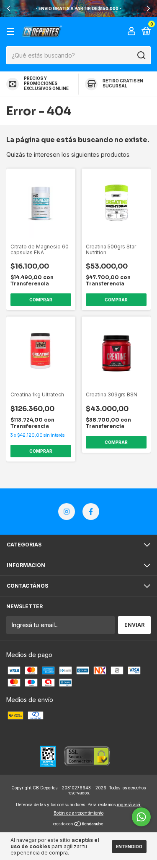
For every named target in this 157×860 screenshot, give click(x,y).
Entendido (129, 846)
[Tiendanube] (78, 824)
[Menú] (12, 31)
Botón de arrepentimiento (78, 812)
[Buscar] (141, 55)
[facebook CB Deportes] (90, 511)
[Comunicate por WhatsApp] (141, 816)
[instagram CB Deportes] (66, 511)
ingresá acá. (129, 804)
